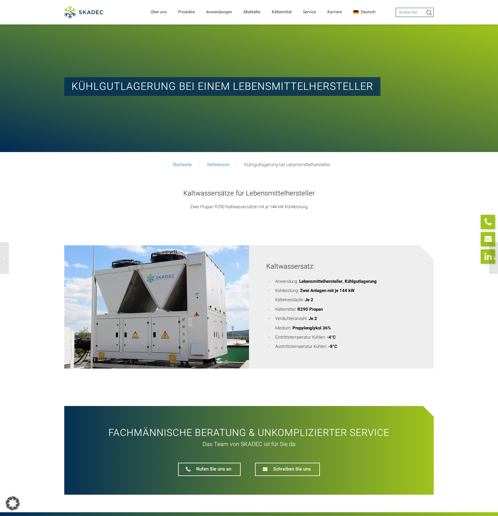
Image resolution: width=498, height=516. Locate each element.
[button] (12, 503)
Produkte (186, 12)
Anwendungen (219, 12)
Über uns (159, 12)
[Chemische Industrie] (4, 258)
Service (309, 12)
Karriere (334, 12)
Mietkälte (252, 12)
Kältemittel (281, 12)
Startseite (182, 164)
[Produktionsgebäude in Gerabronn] (493, 258)
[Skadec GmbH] (83, 12)
